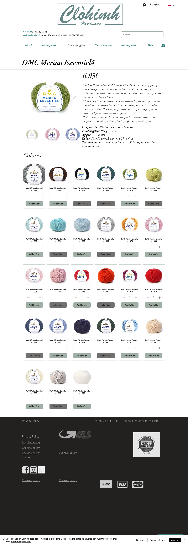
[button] (163, 45)
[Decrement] (28, 196)
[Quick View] (34, 174)
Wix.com (153, 421)
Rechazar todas (157, 540)
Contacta (26, 457)
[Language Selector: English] (171, 5)
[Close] (184, 540)
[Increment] (40, 196)
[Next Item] (74, 96)
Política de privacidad (21, 541)
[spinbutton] (34, 196)
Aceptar (174, 540)
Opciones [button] (140, 540)
